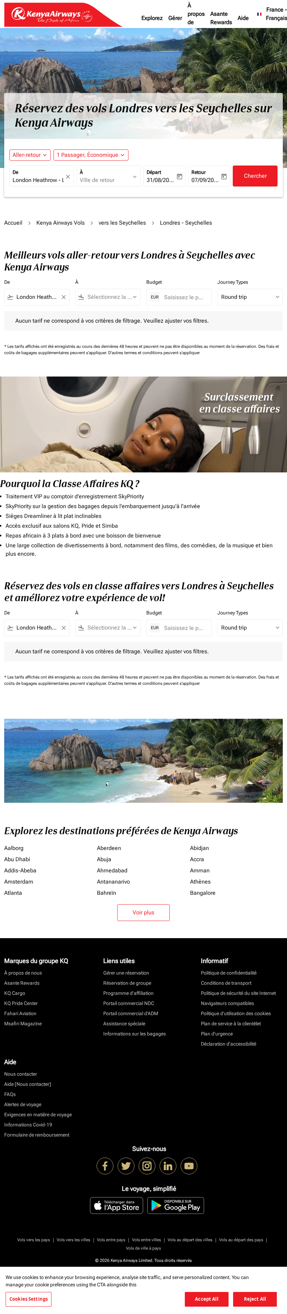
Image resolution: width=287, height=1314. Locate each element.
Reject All (255, 1299)
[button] (91, 155)
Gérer (175, 18)
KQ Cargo (14, 993)
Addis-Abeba (20, 870)
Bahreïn (106, 893)
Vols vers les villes (73, 1239)
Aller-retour (27, 155)
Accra (197, 859)
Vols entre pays (111, 1239)
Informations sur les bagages (134, 1034)
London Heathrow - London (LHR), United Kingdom (38, 180)
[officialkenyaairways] (147, 1166)
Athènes (200, 881)
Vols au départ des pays (241, 1239)
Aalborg (13, 848)
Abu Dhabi (17, 859)
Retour (198, 172)
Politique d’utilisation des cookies (236, 1013)
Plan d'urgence (217, 1034)
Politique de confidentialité (229, 973)
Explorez (152, 18)
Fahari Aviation (20, 1013)
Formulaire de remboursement (36, 1135)
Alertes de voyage (22, 1104)
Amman (200, 870)
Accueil (13, 222)
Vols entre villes (146, 1239)
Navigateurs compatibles (227, 1003)
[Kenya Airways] (105, 1166)
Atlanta (13, 893)
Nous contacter (20, 1074)
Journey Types (232, 282)
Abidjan (199, 848)
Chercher (255, 176)
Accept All (206, 1299)
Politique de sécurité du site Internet (238, 993)
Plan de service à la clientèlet (231, 1023)
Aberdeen (109, 848)
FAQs (10, 1094)
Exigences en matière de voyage (38, 1114)
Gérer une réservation (126, 973)
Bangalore (203, 893)
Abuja (104, 859)
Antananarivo (113, 881)
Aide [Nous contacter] (27, 1084)
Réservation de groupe (127, 983)
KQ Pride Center (21, 1003)
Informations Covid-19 (28, 1124)
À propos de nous (196, 18)
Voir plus (143, 912)
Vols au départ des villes (190, 1239)
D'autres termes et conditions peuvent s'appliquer (154, 352)
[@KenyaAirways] (126, 1166)
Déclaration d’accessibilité (228, 1044)
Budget (154, 282)
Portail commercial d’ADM (130, 1013)
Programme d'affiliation (128, 993)
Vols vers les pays (33, 1239)
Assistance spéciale (124, 1023)
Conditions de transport (226, 983)
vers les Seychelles (122, 222)
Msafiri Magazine (23, 1023)
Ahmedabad (112, 870)
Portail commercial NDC (128, 1003)
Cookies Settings (28, 1299)
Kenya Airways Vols (60, 222)
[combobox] (36, 297)
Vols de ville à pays (143, 1248)
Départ (154, 172)
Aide (243, 18)
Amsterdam (18, 881)
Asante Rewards (221, 18)
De (15, 172)
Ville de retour (97, 180)
